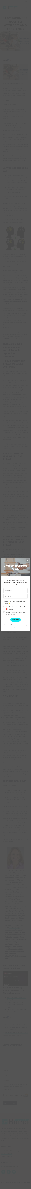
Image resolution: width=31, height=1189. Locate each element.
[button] (15, 608)
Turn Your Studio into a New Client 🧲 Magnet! (16, 608)
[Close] (27, 560)
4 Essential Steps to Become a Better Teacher (15, 614)
